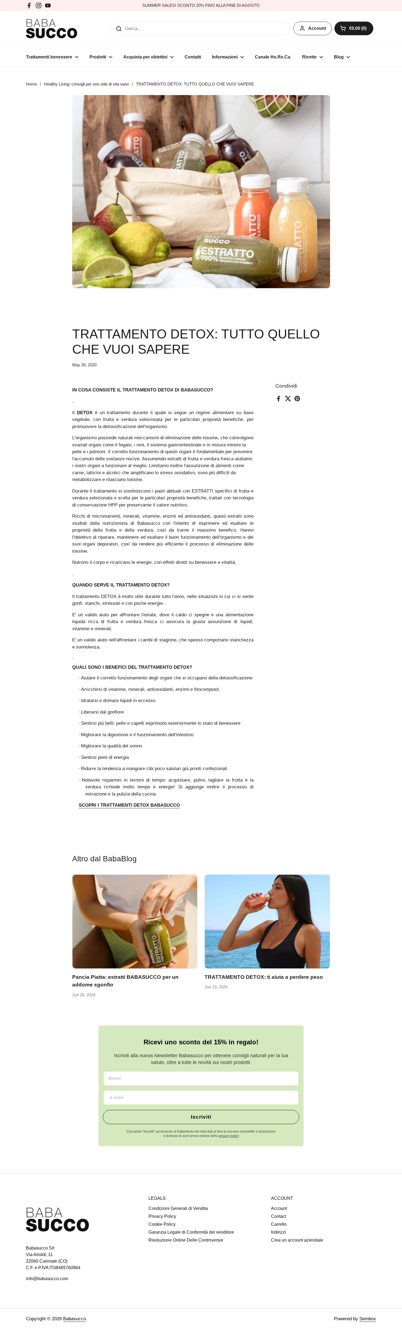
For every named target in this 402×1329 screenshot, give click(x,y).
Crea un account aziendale (297, 1240)
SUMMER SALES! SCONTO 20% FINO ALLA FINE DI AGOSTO (201, 5)
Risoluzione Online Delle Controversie (185, 1240)
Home (31, 84)
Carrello (279, 1224)
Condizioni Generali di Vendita (178, 1208)
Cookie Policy (162, 1224)
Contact (278, 1216)
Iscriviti (201, 1117)
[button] (353, 28)
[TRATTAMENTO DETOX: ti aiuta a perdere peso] (267, 921)
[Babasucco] (51, 28)
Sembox (367, 1318)
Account (317, 28)
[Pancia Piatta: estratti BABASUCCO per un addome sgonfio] (135, 921)
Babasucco (74, 1318)
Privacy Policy (162, 1216)
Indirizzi (278, 1232)
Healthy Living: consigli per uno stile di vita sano (86, 84)
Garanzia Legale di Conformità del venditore (191, 1232)
